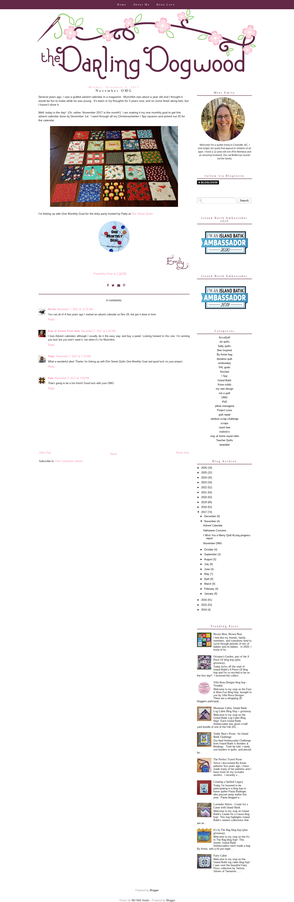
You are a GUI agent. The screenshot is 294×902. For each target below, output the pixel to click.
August (208, 559)
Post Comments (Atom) (69, 461)
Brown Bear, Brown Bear (227, 634)
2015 (204, 605)
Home (122, 4)
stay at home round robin (224, 436)
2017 (204, 512)
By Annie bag (224, 354)
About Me (141, 4)
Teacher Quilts (224, 440)
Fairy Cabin (220, 855)
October (209, 549)
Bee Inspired (224, 350)
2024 (204, 477)
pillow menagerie (224, 406)
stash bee (224, 427)
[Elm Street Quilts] (114, 252)
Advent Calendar (212, 525)
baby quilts (224, 346)
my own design (224, 388)
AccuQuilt (224, 337)
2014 (204, 609)
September (211, 554)
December (210, 516)
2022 (204, 487)
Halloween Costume (214, 530)
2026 (204, 467)
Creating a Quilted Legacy (228, 781)
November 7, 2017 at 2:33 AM (98, 331)
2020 (204, 497)
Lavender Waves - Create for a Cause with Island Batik (230, 806)
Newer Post (182, 452)
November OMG (212, 543)
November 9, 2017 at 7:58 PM (72, 378)
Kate (50, 378)
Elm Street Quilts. (143, 213)
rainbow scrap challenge (224, 419)
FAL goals (224, 367)
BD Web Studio (140, 900)
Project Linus (224, 410)
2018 (204, 507)
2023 (204, 482)
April (207, 579)
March (208, 583)
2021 (204, 492)
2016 (204, 600)
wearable (224, 444)
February (209, 589)
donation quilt (224, 359)
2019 (204, 502)
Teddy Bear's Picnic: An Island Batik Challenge (230, 735)
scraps (224, 423)
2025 (204, 472)
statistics (224, 431)
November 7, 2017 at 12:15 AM (75, 309)
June (207, 569)
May (207, 574)
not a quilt (224, 393)
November (210, 521)
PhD (224, 401)
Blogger (154, 890)
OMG (224, 397)
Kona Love (166, 4)
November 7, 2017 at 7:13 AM (73, 356)
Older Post (45, 452)
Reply (51, 319)
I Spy (224, 376)
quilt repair (225, 414)
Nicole (52, 309)
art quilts (225, 341)
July (207, 564)
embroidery (224, 363)
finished (224, 371)
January (209, 593)
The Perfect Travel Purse (227, 759)
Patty (51, 356)
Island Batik (224, 380)
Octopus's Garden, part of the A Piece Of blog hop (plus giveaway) (231, 659)
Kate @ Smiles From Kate (64, 331)
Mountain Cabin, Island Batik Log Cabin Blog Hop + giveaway (232, 710)
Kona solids (224, 384)
